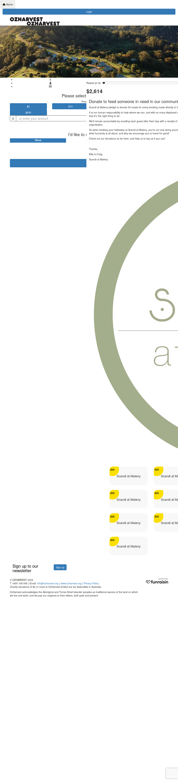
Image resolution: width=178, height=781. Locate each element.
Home (9, 4)
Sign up (60, 567)
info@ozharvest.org (48, 583)
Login (89, 11)
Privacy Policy (91, 583)
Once (38, 140)
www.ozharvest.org (71, 583)
